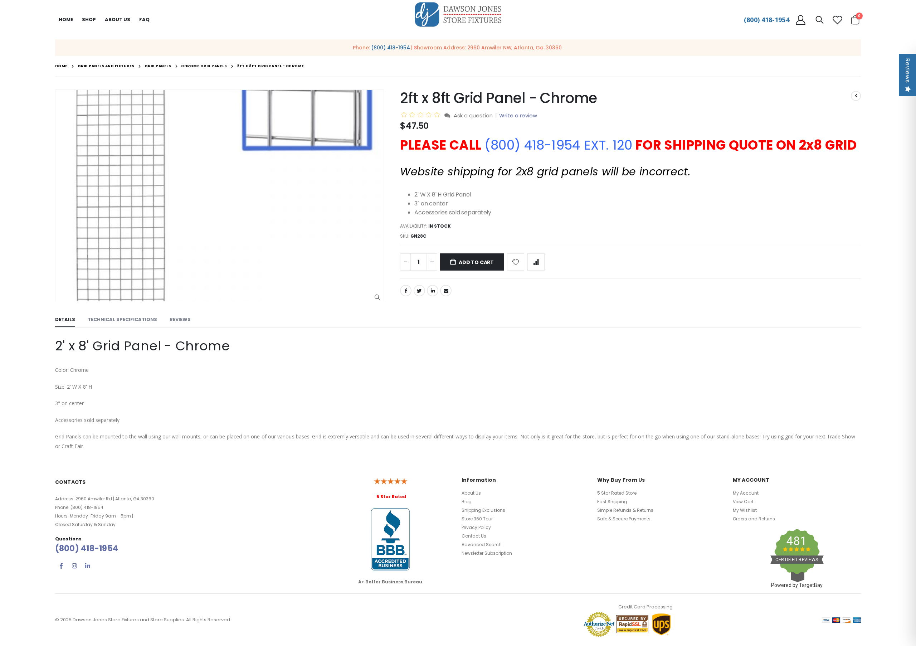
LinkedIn (432, 290)
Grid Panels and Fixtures (106, 66)
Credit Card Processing (645, 606)
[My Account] (800, 20)
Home (66, 19)
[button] (377, 297)
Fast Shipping (612, 502)
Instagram (74, 565)
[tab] (65, 320)
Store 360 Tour (477, 519)
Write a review (518, 115)
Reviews (907, 70)
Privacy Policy (476, 527)
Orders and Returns (754, 519)
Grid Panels (158, 66)
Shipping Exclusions (483, 510)
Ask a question (473, 115)
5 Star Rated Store (617, 493)
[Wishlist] (837, 20)
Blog (467, 502)
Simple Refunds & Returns (625, 510)
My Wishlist (745, 510)
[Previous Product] (856, 96)
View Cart (743, 502)
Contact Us (474, 536)
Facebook (405, 290)
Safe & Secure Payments (624, 519)
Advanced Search (482, 544)
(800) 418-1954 (766, 19)
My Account (746, 493)
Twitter (419, 290)
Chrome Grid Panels (204, 66)
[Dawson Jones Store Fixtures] (458, 14)
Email (446, 290)
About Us (471, 493)
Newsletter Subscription (487, 553)
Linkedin (87, 565)
